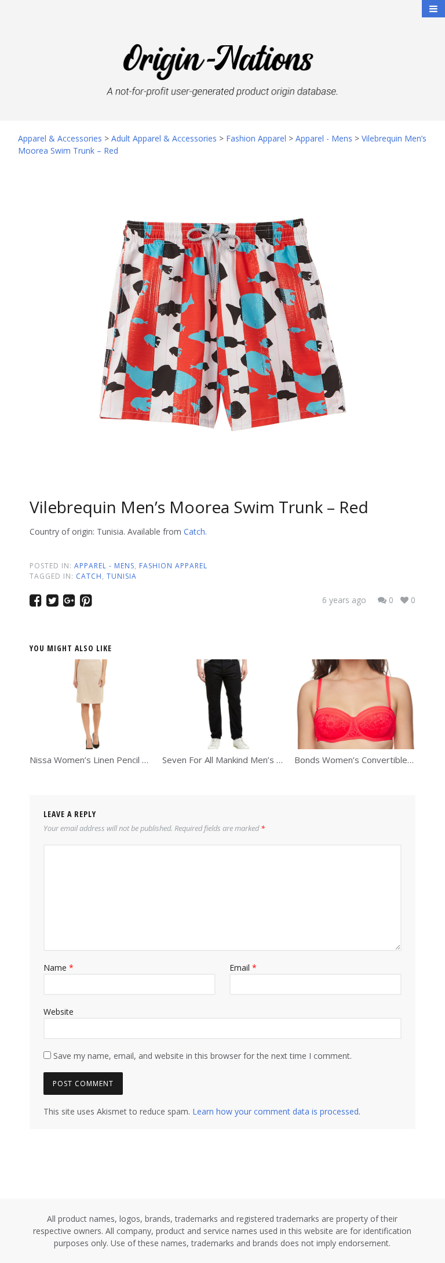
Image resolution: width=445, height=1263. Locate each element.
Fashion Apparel (173, 566)
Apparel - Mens (104, 566)
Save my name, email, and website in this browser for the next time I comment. (202, 1055)
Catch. (195, 531)
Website (58, 1011)
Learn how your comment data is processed (275, 1111)
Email (243, 967)
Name (58, 967)
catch (89, 576)
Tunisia (122, 576)
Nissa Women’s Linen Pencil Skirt (94, 759)
